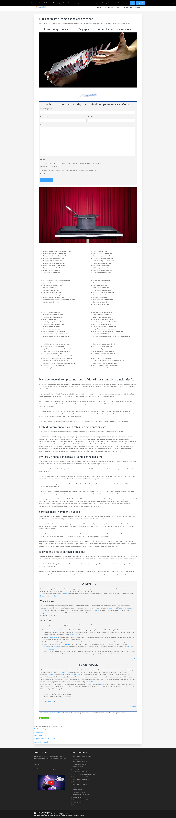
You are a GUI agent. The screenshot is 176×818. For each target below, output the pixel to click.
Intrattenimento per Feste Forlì (81, 794)
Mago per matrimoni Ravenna (81, 787)
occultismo (112, 608)
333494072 (43, 767)
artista (104, 670)
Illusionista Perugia (78, 797)
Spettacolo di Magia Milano (80, 772)
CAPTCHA (43, 174)
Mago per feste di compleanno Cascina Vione (53, 713)
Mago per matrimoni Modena (81, 764)
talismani (79, 635)
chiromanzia (58, 646)
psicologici (80, 674)
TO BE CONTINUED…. (47, 701)
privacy (102, 163)
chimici (63, 674)
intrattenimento (92, 670)
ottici (74, 674)
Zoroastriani (44, 596)
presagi (116, 646)
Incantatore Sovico (40, 735)
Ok (132, 3)
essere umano (121, 589)
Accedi (73, 814)
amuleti (71, 635)
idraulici (69, 674)
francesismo (66, 672)
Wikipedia (132, 659)
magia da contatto (51, 637)
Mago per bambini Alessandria (81, 779)
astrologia (122, 644)
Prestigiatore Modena (79, 792)
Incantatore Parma (78, 802)
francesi (94, 610)
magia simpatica (57, 630)
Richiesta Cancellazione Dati (53, 814)
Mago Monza (76, 805)
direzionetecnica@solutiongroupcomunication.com (52, 769)
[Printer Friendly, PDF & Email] (44, 718)
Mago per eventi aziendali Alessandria (83, 800)
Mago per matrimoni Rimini (80, 784)
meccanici (52, 674)
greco (65, 593)
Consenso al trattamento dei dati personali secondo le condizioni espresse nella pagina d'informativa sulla (73, 163)
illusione (78, 677)
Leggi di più (140, 3)
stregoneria (43, 610)
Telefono (43, 117)
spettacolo (81, 670)
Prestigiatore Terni (78, 769)
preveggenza (128, 646)
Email (90, 117)
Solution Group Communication (76, 815)
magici (101, 672)
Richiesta (43, 125)
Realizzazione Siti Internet (41, 815)
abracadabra (108, 642)
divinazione (68, 644)
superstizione (124, 608)
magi (114, 593)
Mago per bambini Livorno (80, 761)
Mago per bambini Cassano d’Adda (45, 739)
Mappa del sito (66, 814)
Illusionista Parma (77, 759)
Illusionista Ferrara (78, 782)
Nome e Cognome (46, 109)
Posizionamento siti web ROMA (58, 815)
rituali (84, 591)
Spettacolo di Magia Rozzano (43, 729)
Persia (53, 596)
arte (53, 670)
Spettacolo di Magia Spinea (42, 742)
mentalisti (90, 682)
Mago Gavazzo (38, 732)
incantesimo (70, 642)
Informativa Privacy (39, 814)
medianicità (50, 649)
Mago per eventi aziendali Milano (82, 756)
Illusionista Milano (77, 789)
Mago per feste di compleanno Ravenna (84, 774)
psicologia (102, 684)
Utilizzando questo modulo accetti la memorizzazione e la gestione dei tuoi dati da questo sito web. (69, 170)
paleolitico (68, 610)
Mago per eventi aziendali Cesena (82, 777)
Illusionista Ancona (78, 766)
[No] (174, 3)
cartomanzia (48, 646)
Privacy (43, 159)
